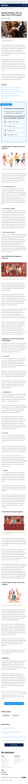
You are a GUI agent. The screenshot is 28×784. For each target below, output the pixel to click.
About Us (3, 758)
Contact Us (4, 763)
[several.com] (4, 5)
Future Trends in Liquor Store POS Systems (12, 95)
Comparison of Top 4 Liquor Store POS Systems (13, 91)
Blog (2, 770)
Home (2, 8)
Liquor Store (6, 715)
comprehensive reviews (6, 693)
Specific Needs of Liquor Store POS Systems (12, 87)
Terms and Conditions (6, 767)
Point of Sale (17, 761)
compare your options (16, 693)
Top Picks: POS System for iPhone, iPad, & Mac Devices (14, 740)
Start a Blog (4, 774)
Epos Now (3, 435)
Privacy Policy (4, 761)
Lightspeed (17, 396)
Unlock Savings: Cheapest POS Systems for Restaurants (15, 737)
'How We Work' (18, 2)
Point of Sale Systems (10, 8)
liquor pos (15, 715)
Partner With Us (5, 760)
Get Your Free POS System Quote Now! (14, 703)
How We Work (4, 765)
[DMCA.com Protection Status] (23, 777)
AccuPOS (3, 472)
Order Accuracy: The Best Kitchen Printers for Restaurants (12, 732)
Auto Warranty (17, 758)
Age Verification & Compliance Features (11, 89)
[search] (23, 5)
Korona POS (4, 358)
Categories (17, 756)
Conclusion (5, 98)
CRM (15, 763)
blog (20, 695)
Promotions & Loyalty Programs (9, 93)
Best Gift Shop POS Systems (9, 728)
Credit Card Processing (19, 760)
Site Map (3, 772)
